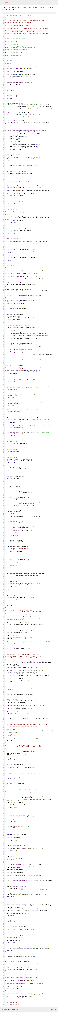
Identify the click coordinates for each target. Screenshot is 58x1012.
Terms (17, 1009)
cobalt (4, 7)
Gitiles (9, 1009)
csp (3, 9)
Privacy (13, 1009)
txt (52, 1009)
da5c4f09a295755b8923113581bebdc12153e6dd (27, 7)
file (32, 13)
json (55, 1009)
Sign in (54, 2)
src (47, 7)
